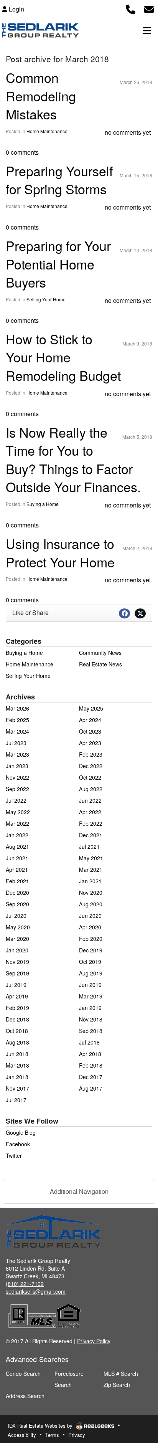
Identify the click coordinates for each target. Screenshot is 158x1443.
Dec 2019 (90, 950)
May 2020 (18, 927)
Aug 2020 (90, 904)
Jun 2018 (17, 1054)
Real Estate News (100, 664)
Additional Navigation (79, 1191)
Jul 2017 (16, 1100)
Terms (52, 1434)
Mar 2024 (17, 731)
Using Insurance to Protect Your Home (60, 552)
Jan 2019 (90, 1008)
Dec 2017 (90, 1077)
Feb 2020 (90, 938)
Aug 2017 (90, 1088)
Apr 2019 (17, 996)
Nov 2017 (17, 1088)
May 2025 (91, 708)
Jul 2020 (16, 915)
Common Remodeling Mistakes (41, 95)
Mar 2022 (17, 823)
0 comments (22, 152)
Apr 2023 (90, 743)
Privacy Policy (93, 1341)
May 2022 (18, 812)
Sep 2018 (90, 1031)
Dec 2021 (90, 835)
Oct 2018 (17, 1031)
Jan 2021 (90, 881)
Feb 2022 (90, 823)
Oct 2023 (90, 731)
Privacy (76, 1434)
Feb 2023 (90, 754)
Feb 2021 (17, 881)
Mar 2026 (17, 708)
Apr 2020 (90, 927)
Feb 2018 (90, 1065)
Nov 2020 (90, 892)
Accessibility (22, 1434)
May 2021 (91, 858)
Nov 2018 (90, 1019)
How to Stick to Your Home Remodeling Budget (63, 357)
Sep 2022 (17, 789)
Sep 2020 (17, 904)
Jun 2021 (17, 858)
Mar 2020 (17, 938)
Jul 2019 (16, 984)
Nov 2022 (17, 777)
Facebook (18, 1144)
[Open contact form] (149, 8)
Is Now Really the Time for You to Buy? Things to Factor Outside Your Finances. (73, 459)
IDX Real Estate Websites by (41, 1425)
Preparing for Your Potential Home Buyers (58, 263)
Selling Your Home (46, 299)
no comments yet (128, 132)
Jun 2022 (90, 800)
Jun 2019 (90, 984)
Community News (100, 652)
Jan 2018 (17, 1077)
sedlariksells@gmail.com (36, 1291)
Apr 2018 (90, 1054)
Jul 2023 (16, 743)
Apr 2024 (90, 720)
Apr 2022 (90, 812)
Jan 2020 (17, 950)
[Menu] (147, 30)
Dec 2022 (90, 766)
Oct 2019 (90, 961)
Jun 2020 (90, 915)
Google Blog (21, 1132)
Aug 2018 (17, 1042)
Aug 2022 (90, 789)
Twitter (14, 1155)
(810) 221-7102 (25, 1284)
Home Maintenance (46, 131)
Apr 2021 (17, 869)
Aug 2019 (90, 973)
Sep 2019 (17, 973)
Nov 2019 (17, 961)
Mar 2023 (17, 754)
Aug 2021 (17, 846)
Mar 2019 (90, 996)
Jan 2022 (17, 835)
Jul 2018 (89, 1042)
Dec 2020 (17, 892)
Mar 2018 (17, 1065)
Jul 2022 (16, 800)
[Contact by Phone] (130, 8)
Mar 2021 (90, 869)
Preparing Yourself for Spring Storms (59, 179)
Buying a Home (42, 504)
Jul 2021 (89, 846)
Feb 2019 (17, 1008)
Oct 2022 (90, 777)
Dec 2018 (17, 1019)
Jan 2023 (17, 766)
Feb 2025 (17, 720)
